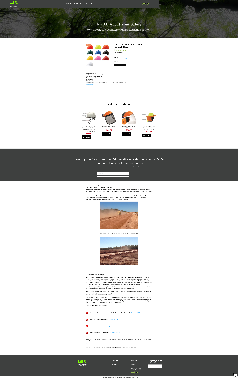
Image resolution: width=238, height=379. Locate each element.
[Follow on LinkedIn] (145, 4)
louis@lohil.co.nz (134, 366)
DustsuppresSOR (135, 312)
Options (116, 56)
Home (67, 3)
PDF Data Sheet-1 (89, 84)
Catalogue (78, 3)
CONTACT (114, 367)
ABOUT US (114, 364)
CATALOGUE (114, 366)
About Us (72, 3)
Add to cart (120, 66)
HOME (113, 363)
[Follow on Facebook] (143, 4)
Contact (85, 3)
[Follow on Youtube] (148, 4)
